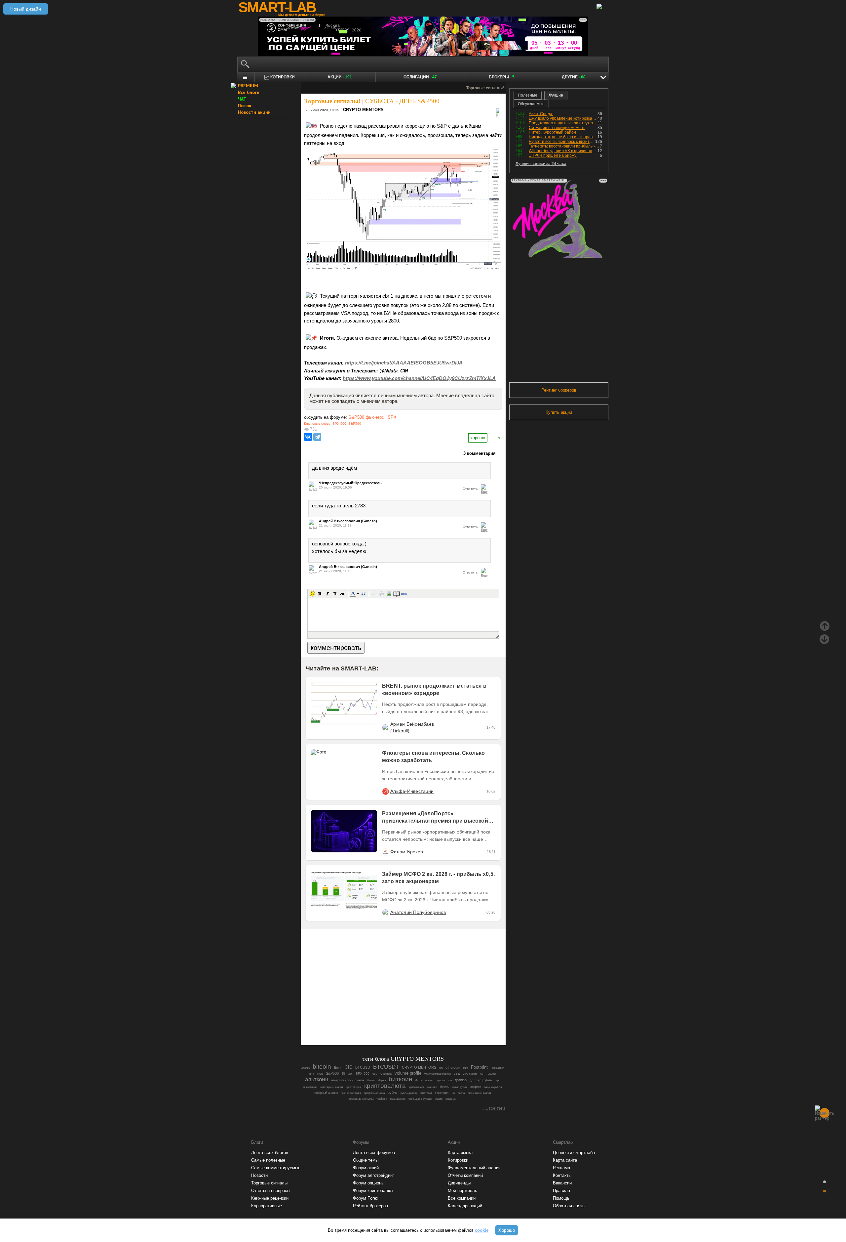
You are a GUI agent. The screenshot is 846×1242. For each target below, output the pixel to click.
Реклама (561, 1167)
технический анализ (479, 1093)
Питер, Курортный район (552, 132)
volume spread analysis (437, 1073)
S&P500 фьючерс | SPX (372, 417)
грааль (441, 1080)
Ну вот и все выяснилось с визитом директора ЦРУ (562, 141)
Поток (244, 105)
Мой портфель (462, 1190)
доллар (461, 1080)
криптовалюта (385, 1085)
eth (440, 1067)
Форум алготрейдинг (373, 1175)
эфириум (450, 1098)
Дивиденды (459, 1182)
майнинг (432, 1087)
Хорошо (506, 1230)
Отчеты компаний (465, 1175)
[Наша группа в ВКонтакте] (414, 1022)
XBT (482, 1073)
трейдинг (381, 1098)
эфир (438, 1098)
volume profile (408, 1073)
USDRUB (386, 1073)
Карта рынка (460, 1152)
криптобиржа (353, 1087)
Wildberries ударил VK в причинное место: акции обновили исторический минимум (563, 151)
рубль (393, 1092)
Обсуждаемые (531, 104)
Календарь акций (465, 1205)
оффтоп (475, 1087)
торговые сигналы (361, 1098)
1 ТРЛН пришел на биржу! (553, 155)
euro (465, 1067)
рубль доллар (409, 1093)
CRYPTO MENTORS (363, 109)
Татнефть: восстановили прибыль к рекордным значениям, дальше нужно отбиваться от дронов (564, 146)
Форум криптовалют (373, 1190)
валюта (429, 1080)
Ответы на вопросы (270, 1190)
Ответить (470, 489)
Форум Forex (365, 1198)
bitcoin (322, 1066)
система (426, 1092)
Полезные (527, 95)
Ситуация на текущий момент (557, 127)
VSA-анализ (470, 1073)
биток (418, 1080)
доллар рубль (481, 1080)
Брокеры (502, 77)
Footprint (479, 1067)
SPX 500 (339, 423)
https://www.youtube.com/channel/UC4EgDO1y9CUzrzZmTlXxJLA (419, 378)
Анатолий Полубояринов (418, 912)
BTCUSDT (386, 1067)
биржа (382, 1080)
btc (348, 1066)
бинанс (371, 1080)
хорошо (477, 437)
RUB (320, 1073)
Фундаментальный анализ (474, 1167)
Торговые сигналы (269, 1182)
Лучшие (556, 95)
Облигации (420, 77)
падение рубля (493, 1087)
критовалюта (416, 1087)
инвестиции (310, 1087)
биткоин (400, 1079)
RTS (311, 1073)
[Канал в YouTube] (436, 1022)
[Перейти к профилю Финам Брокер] (385, 851)
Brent (337, 1067)
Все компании (462, 1198)
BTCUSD (362, 1067)
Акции (339, 77)
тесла (461, 1093)
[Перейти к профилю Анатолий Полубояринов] (385, 912)
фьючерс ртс (397, 1098)
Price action (497, 1067)
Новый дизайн (25, 9)
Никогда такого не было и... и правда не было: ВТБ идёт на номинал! (563, 137)
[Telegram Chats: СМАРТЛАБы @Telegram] (369, 1022)
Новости (259, 1175)
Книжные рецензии (269, 1198)
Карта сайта (565, 1160)
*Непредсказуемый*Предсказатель (350, 483)
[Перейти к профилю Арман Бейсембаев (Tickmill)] (385, 727)
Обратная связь (569, 1205)
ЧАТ (242, 99)
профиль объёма (374, 1093)
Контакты (562, 1175)
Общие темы (365, 1160)
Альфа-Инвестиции (412, 791)
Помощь (561, 1198)
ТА (453, 1093)
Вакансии (562, 1182)
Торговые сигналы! (332, 101)
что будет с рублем (420, 1098)
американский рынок (347, 1080)
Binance (305, 1067)
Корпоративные (266, 1205)
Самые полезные (268, 1160)
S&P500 (354, 423)
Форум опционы (368, 1182)
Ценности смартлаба (574, 1152)
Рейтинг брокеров (558, 390)
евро (497, 1080)
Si (343, 1073)
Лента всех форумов (374, 1152)
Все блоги (248, 92)
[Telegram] (317, 437)
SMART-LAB (277, 7)
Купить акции (559, 412)
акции (492, 1073)
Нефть (444, 1087)
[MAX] (392, 1022)
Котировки (458, 1160)
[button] (312, 593)
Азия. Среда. (541, 113)
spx (350, 1073)
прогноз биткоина (351, 1093)
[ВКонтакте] (308, 437)
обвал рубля (459, 1087)
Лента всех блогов (269, 1152)
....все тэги (494, 1108)
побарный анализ (326, 1092)
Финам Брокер (406, 851)
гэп (450, 1080)
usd (374, 1073)
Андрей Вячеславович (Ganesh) (348, 521)
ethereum (452, 1067)
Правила (561, 1190)
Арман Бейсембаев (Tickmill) (412, 727)
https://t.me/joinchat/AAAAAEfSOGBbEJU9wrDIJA (404, 362)
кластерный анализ (331, 1087)
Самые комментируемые (275, 1167)
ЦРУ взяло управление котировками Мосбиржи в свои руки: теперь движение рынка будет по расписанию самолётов (563, 118)
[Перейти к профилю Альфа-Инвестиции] (385, 791)
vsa (457, 1073)
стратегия (441, 1092)
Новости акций (254, 112)
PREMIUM (248, 86)
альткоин (316, 1079)
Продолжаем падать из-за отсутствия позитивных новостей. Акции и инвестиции (563, 123)
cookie (481, 1230)
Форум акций (366, 1167)
